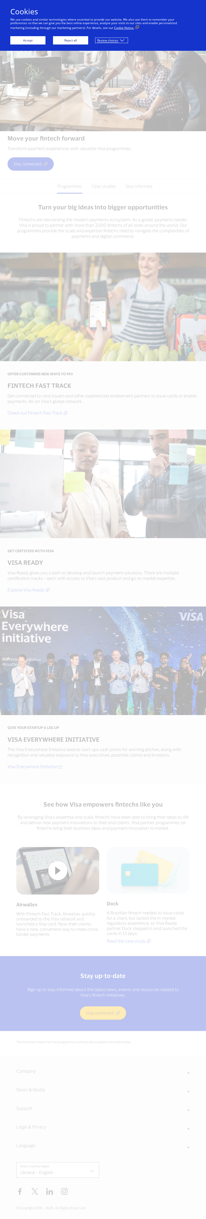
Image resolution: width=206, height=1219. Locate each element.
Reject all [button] (70, 40)
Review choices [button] (107, 40)
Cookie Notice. (124, 28)
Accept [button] (28, 40)
